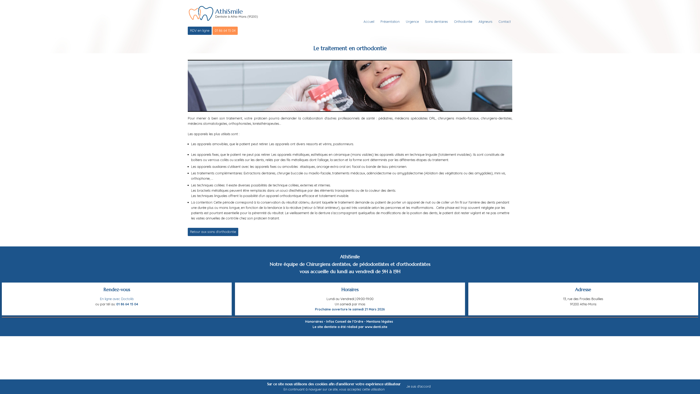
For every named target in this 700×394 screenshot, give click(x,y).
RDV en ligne (199, 30)
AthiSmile (229, 11)
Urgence (412, 22)
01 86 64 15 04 (225, 30)
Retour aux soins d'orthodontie (213, 232)
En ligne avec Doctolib (117, 299)
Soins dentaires (436, 22)
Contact (505, 22)
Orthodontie (463, 22)
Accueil (368, 22)
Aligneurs (485, 22)
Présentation (390, 22)
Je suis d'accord (418, 386)
